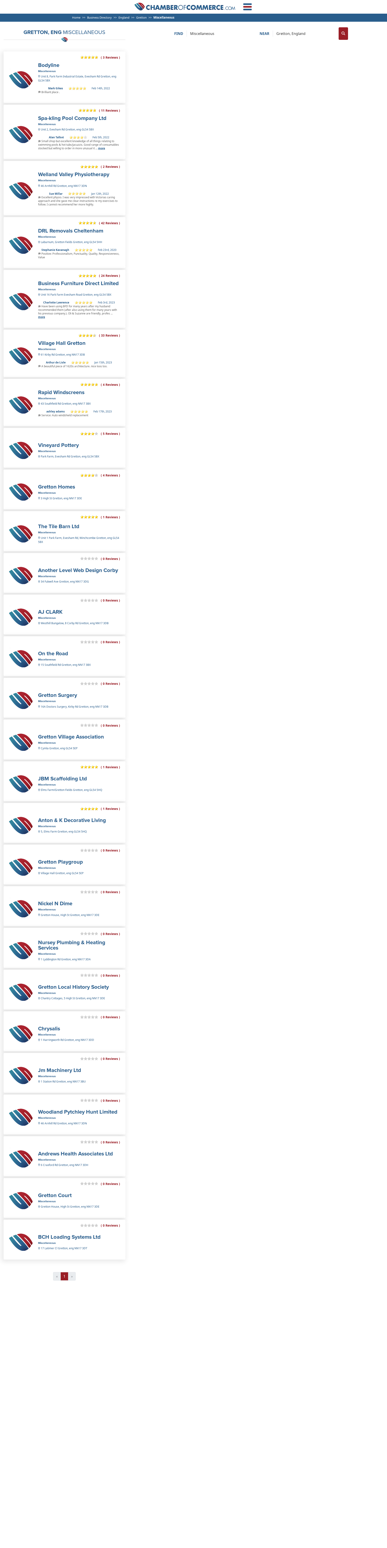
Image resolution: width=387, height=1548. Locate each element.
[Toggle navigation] (247, 6)
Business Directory (99, 17)
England (123, 17)
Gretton (141, 17)
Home (76, 17)
